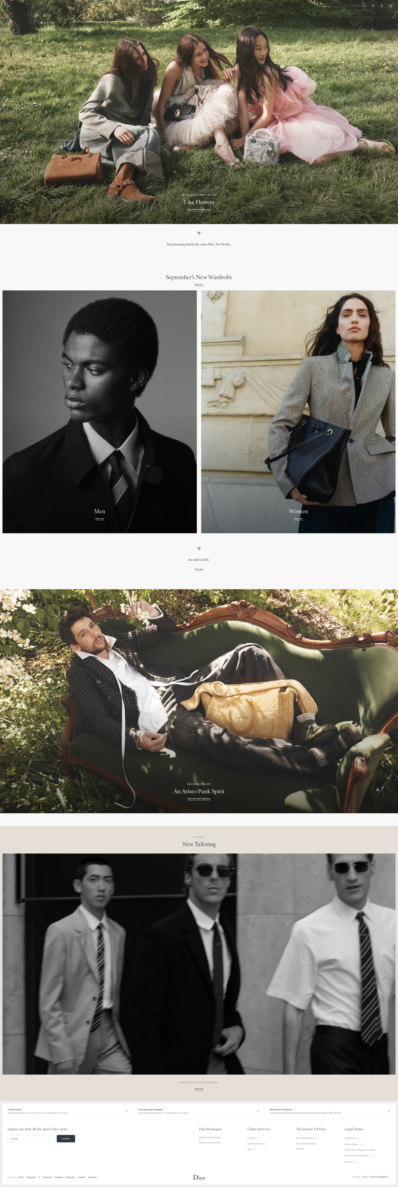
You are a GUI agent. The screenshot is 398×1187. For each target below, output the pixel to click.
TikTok (21, 1177)
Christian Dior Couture (210, 1137)
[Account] (382, 6)
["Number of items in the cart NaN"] (390, 6)
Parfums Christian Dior (210, 1142)
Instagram (31, 1177)
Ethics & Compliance (306, 1143)
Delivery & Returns (256, 1143)
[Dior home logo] (199, 6)
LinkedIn (82, 1177)
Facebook (47, 1177)
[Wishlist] (373, 6)
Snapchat (70, 1177)
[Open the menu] (8, 6)
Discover (199, 253)
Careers (300, 1149)
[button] (258, 1138)
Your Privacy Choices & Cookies (360, 1150)
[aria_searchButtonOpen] (364, 6)
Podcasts (92, 1177)
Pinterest (59, 1177)
